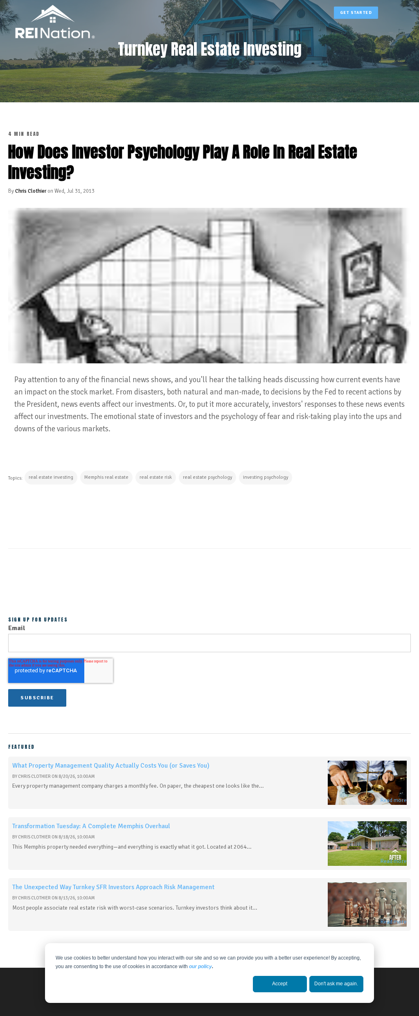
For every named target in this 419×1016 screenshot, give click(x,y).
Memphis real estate (106, 477)
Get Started (356, 12)
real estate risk (156, 477)
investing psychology (265, 477)
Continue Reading (49, 513)
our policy (200, 966)
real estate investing (51, 477)
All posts (209, 580)
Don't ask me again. (336, 984)
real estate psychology (207, 477)
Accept (279, 984)
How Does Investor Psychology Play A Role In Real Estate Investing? (182, 162)
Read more (393, 800)
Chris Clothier (30, 191)
